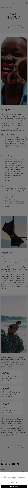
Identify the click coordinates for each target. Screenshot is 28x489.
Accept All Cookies (14, 486)
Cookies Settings (14, 482)
